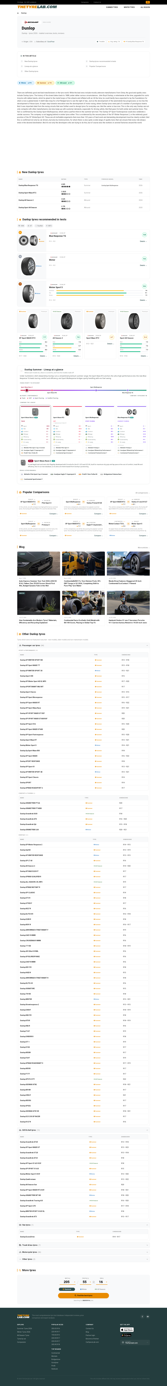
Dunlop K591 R (25, 924)
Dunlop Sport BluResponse (110, 185)
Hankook (54, 1369)
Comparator (85, 2)
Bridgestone (55, 1359)
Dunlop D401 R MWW (28, 935)
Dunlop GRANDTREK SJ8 (29, 830)
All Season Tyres (23, 1335)
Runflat (40, 226)
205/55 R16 (55, 1328)
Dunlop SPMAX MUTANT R (30, 887)
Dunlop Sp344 (25, 850)
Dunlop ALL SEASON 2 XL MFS (31, 882)
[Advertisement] (83, 146)
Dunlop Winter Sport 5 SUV (30, 1174)
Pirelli (53, 1366)
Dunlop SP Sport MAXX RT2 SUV (32, 1190)
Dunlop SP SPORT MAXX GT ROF (32, 713)
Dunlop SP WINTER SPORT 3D (31, 671)
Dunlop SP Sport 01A (28, 724)
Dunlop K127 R (25, 1122)
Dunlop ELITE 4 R (26, 983)
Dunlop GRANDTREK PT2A (30, 803)
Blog (87, 1332)
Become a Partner (92, 1339)
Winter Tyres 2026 (23, 1332)
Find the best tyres (84, 1295)
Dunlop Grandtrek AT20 (29, 1142)
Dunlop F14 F (25, 1031)
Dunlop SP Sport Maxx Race (30, 708)
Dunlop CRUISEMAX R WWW (30, 940)
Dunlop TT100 (25, 946)
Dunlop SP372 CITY (27, 1079)
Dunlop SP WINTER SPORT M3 (31, 660)
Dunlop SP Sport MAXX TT (30, 665)
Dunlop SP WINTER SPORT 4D (31, 772)
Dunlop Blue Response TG (28, 185)
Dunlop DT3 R (25, 898)
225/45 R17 (55, 1332)
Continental (55, 1353)
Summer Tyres (112, 7)
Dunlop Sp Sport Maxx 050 (30, 751)
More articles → (144, 548)
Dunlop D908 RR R (26, 1036)
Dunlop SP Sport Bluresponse (31, 697)
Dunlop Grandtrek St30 (28, 814)
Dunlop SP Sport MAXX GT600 (31, 729)
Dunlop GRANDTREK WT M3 (30, 1195)
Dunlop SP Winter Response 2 (31, 845)
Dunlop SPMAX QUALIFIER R (30, 877)
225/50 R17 (55, 1338)
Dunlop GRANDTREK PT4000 (31, 808)
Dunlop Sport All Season (28, 207)
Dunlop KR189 (25, 1090)
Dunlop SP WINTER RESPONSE (31, 855)
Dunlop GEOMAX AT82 (28, 1084)
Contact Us (97, 2)
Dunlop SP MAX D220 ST (29, 871)
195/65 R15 (55, 1335)
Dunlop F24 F (25, 1058)
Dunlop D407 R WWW (27, 962)
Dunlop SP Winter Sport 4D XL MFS (33, 681)
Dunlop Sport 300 (26, 676)
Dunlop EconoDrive (27, 1237)
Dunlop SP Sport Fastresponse (31, 735)
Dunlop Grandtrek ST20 (29, 1153)
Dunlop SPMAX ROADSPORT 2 (31, 788)
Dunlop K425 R (25, 972)
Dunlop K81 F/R (25, 967)
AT (31, 226)
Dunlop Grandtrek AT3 (28, 1216)
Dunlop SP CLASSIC (27, 892)
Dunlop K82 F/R (25, 1015)
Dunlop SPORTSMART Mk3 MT (32, 687)
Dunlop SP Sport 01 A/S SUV (30, 1163)
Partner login (90, 1335)
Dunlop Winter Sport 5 (28, 745)
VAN (22, 226)
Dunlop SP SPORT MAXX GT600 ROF (33, 719)
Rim (101, 1278)
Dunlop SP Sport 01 (27, 767)
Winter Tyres (129, 7)
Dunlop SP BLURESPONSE (30, 956)
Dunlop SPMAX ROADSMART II (31, 1063)
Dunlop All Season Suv (28, 1185)
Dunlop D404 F (25, 1010)
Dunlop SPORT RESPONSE (30, 761)
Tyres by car (21, 1339)
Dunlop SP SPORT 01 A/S (29, 1169)
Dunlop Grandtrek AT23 (29, 1158)
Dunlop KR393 (25, 1068)
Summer (46, 83)
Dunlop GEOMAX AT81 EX (29, 1111)
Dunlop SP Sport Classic (29, 777)
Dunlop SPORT (25, 782)
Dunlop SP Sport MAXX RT (30, 703)
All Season (145, 7)
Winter (26, 83)
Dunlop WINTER (26, 999)
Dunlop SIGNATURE (27, 988)
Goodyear (54, 1362)
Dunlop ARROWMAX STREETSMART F (34, 930)
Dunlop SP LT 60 (26, 861)
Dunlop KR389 (25, 1052)
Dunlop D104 (25, 1047)
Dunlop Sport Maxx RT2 (27, 193)
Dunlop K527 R (25, 908)
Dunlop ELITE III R (26, 914)
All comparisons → (143, 493)
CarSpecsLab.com (92, 1342)
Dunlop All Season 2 (26, 200)
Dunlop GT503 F (26, 903)
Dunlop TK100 (25, 994)
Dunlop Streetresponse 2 (29, 1004)
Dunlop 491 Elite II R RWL (29, 951)
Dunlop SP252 (25, 1106)
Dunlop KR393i (25, 1100)
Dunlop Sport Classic (28, 692)
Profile (84, 1278)
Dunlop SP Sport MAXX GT (30, 1147)
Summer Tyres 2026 (24, 1328)
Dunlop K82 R (25, 1026)
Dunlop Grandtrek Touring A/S (31, 1200)
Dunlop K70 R (25, 1020)
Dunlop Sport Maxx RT (28, 740)
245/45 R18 (55, 1344)
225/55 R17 (55, 1341)
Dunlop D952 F (25, 1095)
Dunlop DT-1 (24, 1042)
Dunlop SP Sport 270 (28, 1206)
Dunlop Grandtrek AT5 (28, 819)
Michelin (54, 1356)
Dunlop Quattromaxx (28, 1179)
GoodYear (51, 42)
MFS (50, 226)
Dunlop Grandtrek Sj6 (28, 824)
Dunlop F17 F (25, 1074)
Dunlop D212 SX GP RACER (30, 1116)
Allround (66, 83)
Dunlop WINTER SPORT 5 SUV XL (32, 1211)
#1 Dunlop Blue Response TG (135, 41)
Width (67, 1278)
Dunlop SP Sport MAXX (28, 756)
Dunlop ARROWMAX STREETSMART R (34, 978)
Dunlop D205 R (25, 919)
